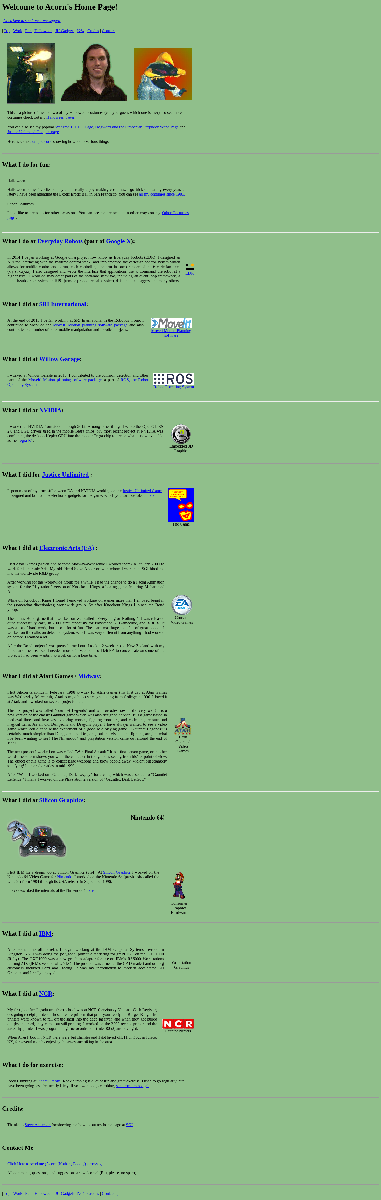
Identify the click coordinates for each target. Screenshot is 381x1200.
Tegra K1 (25, 440)
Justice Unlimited (65, 474)
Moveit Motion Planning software (171, 332)
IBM (45, 933)
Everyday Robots (60, 241)
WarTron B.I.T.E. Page (74, 127)
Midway (89, 676)
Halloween (43, 30)
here (150, 495)
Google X (118, 241)
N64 (80, 30)
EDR (189, 273)
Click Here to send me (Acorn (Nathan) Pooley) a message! (56, 1164)
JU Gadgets (64, 30)
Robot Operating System (173, 387)
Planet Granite (49, 1081)
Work (17, 30)
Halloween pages (60, 117)
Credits (93, 30)
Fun (28, 30)
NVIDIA (50, 410)
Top (7, 30)
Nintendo (64, 877)
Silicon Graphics (61, 800)
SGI (129, 1125)
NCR (45, 993)
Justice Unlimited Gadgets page (33, 132)
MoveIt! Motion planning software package (90, 325)
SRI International (62, 304)
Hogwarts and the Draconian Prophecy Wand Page (137, 127)
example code (41, 141)
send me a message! (132, 1085)
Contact (108, 30)
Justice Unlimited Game (142, 490)
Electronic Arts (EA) (66, 547)
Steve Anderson (38, 1125)
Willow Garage (59, 359)
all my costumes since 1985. (162, 194)
